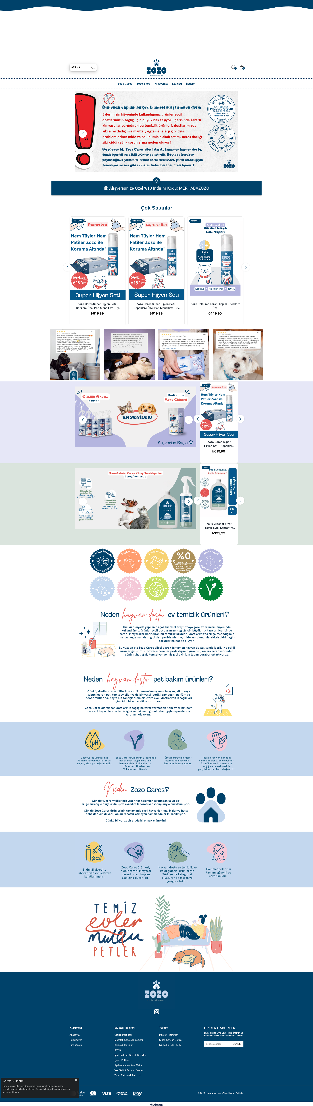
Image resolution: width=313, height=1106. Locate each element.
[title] (75, 354)
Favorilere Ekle (215, 431)
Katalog (177, 83)
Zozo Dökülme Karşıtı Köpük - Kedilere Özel (215, 306)
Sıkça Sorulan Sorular (170, 1040)
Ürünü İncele (223, 431)
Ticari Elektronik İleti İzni (127, 1075)
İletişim (190, 83)
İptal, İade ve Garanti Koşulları (130, 1055)
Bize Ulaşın (76, 1045)
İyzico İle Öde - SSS (170, 1045)
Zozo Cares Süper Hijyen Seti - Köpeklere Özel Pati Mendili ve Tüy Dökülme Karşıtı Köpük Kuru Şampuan (156, 306)
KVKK (117, 1050)
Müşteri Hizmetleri (168, 1035)
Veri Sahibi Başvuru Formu (128, 1070)
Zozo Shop (143, 83)
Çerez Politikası (122, 1060)
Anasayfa (75, 1035)
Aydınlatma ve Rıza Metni (128, 1065)
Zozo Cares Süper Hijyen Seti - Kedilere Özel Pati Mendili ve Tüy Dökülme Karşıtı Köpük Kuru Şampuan (97, 306)
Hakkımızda (76, 1040)
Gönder (237, 1044)
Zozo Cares (125, 83)
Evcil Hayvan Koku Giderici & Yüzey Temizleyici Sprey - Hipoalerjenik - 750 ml (219, 526)
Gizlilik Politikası (123, 1035)
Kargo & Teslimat (123, 1045)
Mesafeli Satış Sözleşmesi (128, 1040)
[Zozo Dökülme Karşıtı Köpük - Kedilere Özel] (215, 258)
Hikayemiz (161, 83)
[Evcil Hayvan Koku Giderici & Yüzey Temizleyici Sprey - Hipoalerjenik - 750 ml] (219, 492)
